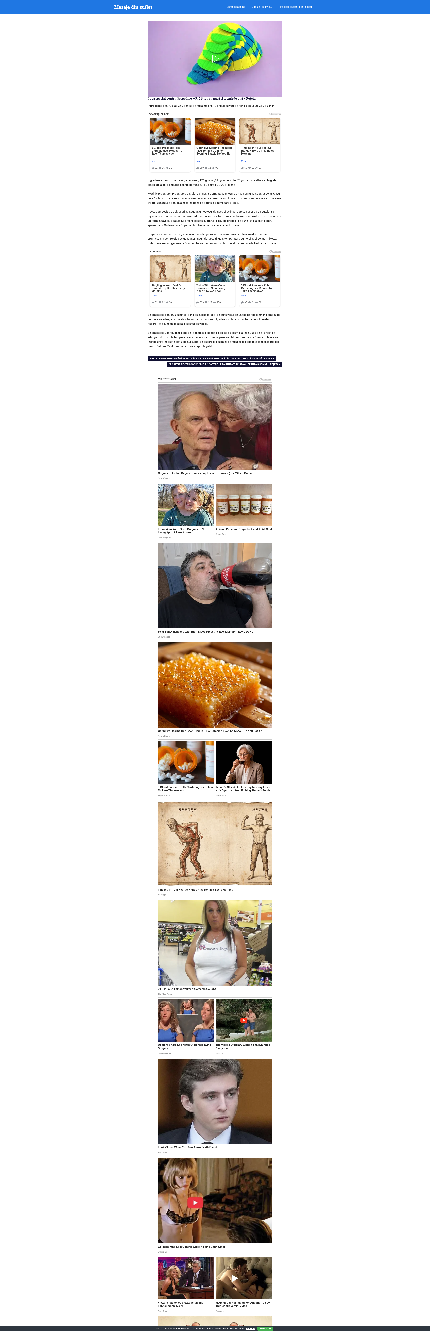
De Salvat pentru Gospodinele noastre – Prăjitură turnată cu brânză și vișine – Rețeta (223, 365)
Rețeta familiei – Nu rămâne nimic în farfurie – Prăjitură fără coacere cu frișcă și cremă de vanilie (212, 359)
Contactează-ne (236, 6)
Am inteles (265, 1328)
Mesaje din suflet (133, 7)
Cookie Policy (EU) (262, 6)
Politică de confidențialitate (296, 6)
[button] (215, 59)
